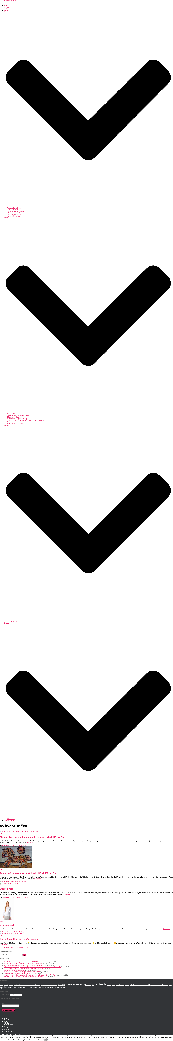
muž (55, 985)
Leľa (48, 985)
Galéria (6, 8)
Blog (1, 833)
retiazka (113, 985)
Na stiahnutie (11, 422)
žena (64, 987)
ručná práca (121, 985)
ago (19, 845)
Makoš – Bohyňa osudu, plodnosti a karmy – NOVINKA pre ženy (33, 837)
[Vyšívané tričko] (7, 919)
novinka (69, 985)
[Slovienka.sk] (8, 1)
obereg (83, 985)
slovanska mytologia (146, 985)
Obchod (6, 7)
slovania (137, 985)
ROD (117, 985)
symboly (10, 987)
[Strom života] (9, 883)
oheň (93, 985)
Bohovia (6, 985)
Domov (6, 5)
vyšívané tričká (49, 987)
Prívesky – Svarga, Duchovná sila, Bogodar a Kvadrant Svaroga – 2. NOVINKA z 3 (30, 975)
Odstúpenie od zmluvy (14, 214)
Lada (36, 985)
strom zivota (161, 985)
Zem (60, 987)
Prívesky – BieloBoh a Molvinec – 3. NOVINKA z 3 (20, 973)
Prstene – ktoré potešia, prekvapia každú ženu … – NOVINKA (23, 963)
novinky (76, 985)
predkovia (100, 984)
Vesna (26, 987)
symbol (3, 987)
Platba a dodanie (12, 209)
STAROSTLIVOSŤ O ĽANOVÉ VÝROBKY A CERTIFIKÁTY (26, 420)
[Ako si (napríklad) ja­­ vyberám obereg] (11, 933)
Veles (23, 987)
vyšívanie (32, 987)
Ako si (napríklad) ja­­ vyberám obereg (19, 939)
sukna (166, 985)
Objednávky (11, 819)
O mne (6, 1026)
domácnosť (17, 985)
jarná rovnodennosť (24, 985)
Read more (30, 842)
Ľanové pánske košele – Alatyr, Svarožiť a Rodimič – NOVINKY (24, 968)
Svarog (170, 985)
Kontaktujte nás (12, 621)
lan (39, 985)
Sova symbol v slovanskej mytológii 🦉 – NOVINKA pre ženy (23, 965)
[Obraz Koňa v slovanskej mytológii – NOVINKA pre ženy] (16, 867)
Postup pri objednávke (14, 208)
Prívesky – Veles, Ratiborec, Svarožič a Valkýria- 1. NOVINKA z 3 (24, 976)
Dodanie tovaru (8, 1024)
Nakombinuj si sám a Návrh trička (18, 415)
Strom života (6, 889)
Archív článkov (4, 994)
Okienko (6, 10)
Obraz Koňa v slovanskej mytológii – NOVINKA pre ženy (29, 873)
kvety (33, 985)
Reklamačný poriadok (14, 216)
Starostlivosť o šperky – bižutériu (17, 418)
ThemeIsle (18, 1034)
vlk (29, 987)
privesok (108, 985)
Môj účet (6, 1029)
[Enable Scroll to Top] (46, 1039)
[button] (88, 206)
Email (4, 1003)
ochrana (88, 985)
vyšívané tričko (39, 987)
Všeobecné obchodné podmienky (18, 213)
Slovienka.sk (155, 985)
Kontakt (6, 1028)
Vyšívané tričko (8, 925)
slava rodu (127, 985)
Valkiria (20, 987)
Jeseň (30, 985)
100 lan (1, 985)
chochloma (11, 985)
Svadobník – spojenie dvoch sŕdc (14, 970)
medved (51, 985)
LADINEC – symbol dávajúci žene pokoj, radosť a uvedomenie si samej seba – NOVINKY (32, 967)
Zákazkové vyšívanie (14, 417)
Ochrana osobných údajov (15, 211)
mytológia (61, 985)
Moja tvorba (11, 414)
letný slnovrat (44, 985)
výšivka (56, 987)
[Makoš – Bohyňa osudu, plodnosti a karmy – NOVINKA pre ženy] (19, 831)
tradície (15, 987)
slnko (132, 985)
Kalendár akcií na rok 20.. (15, 423)
